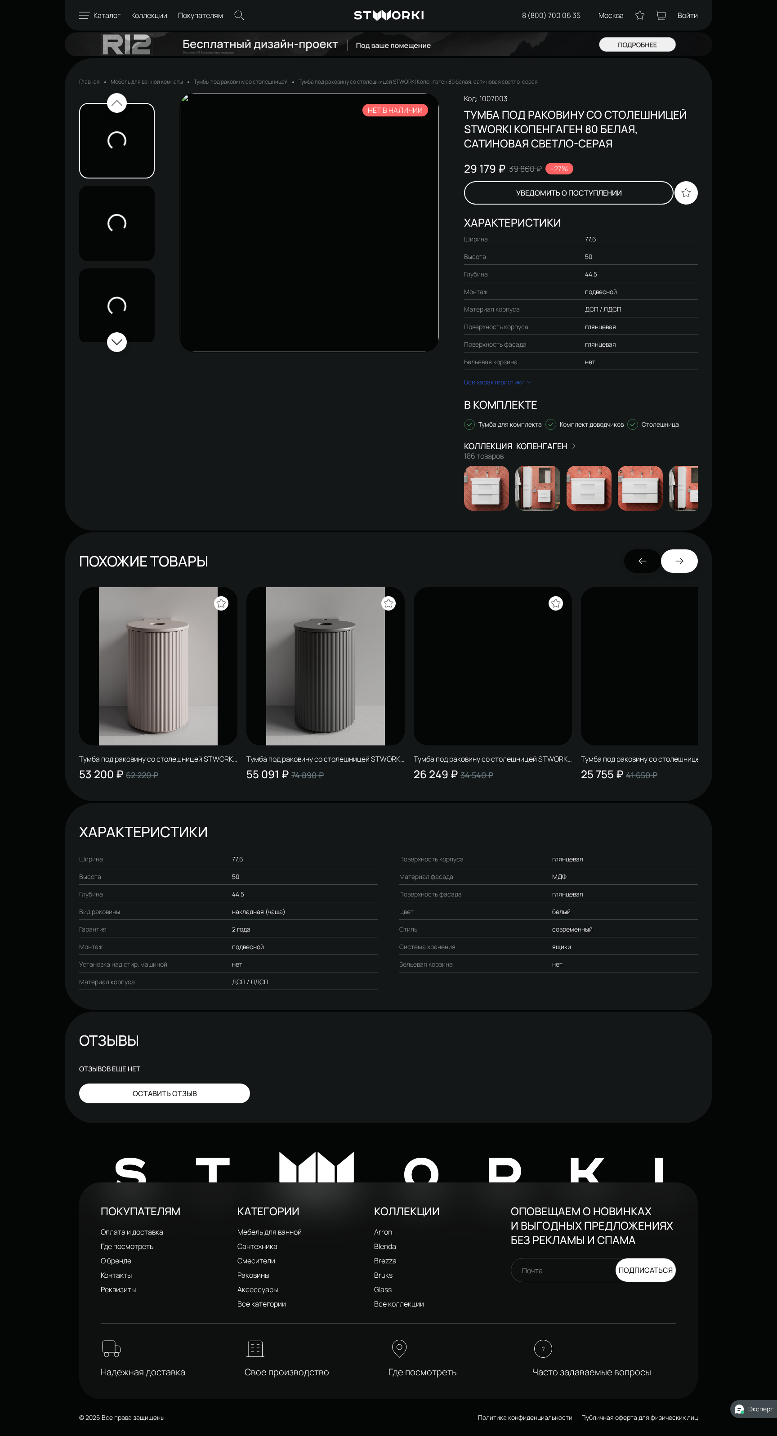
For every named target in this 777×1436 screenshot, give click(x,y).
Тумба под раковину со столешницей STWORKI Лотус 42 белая (156, 758)
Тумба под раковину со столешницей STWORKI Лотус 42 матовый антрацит (324, 758)
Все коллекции (399, 1304)
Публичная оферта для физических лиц (639, 1417)
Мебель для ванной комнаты (147, 81)
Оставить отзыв (165, 1093)
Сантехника (257, 1246)
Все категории (261, 1304)
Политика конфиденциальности (525, 1417)
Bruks (383, 1275)
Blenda (385, 1246)
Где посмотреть (127, 1246)
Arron (383, 1232)
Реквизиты (118, 1289)
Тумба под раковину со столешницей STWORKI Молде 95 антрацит (658, 758)
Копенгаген (541, 446)
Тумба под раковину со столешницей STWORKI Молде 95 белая (491, 758)
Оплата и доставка (132, 1232)
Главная (89, 81)
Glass (383, 1289)
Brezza (385, 1261)
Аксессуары (257, 1289)
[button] (117, 103)
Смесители (256, 1261)
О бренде (116, 1261)
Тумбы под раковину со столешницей (241, 81)
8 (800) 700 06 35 (551, 15)
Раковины (253, 1275)
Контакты (116, 1275)
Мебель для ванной (269, 1232)
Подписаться (646, 1270)
